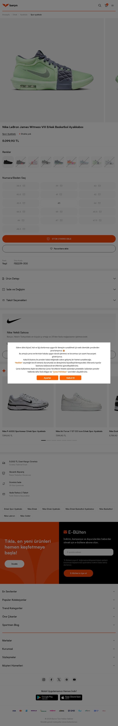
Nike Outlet (25, 516)
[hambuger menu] (112, 5)
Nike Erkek (32, 509)
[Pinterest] (66, 679)
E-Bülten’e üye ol (78, 573)
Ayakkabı (23, 15)
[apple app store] (71, 698)
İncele (14, 564)
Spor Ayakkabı (9, 134)
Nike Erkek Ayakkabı (51, 509)
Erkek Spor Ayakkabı (13, 509)
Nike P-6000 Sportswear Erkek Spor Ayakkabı (23, 431)
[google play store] (47, 698)
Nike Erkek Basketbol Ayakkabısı (80, 509)
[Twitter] (59, 679)
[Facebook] (51, 679)
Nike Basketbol (106, 509)
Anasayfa (6, 15)
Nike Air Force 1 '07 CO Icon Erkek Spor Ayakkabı (79, 431)
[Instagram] (43, 679)
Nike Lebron (9, 516)
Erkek (15, 15)
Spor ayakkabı (36, 15)
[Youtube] (74, 679)
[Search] (100, 5)
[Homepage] (9, 5)
